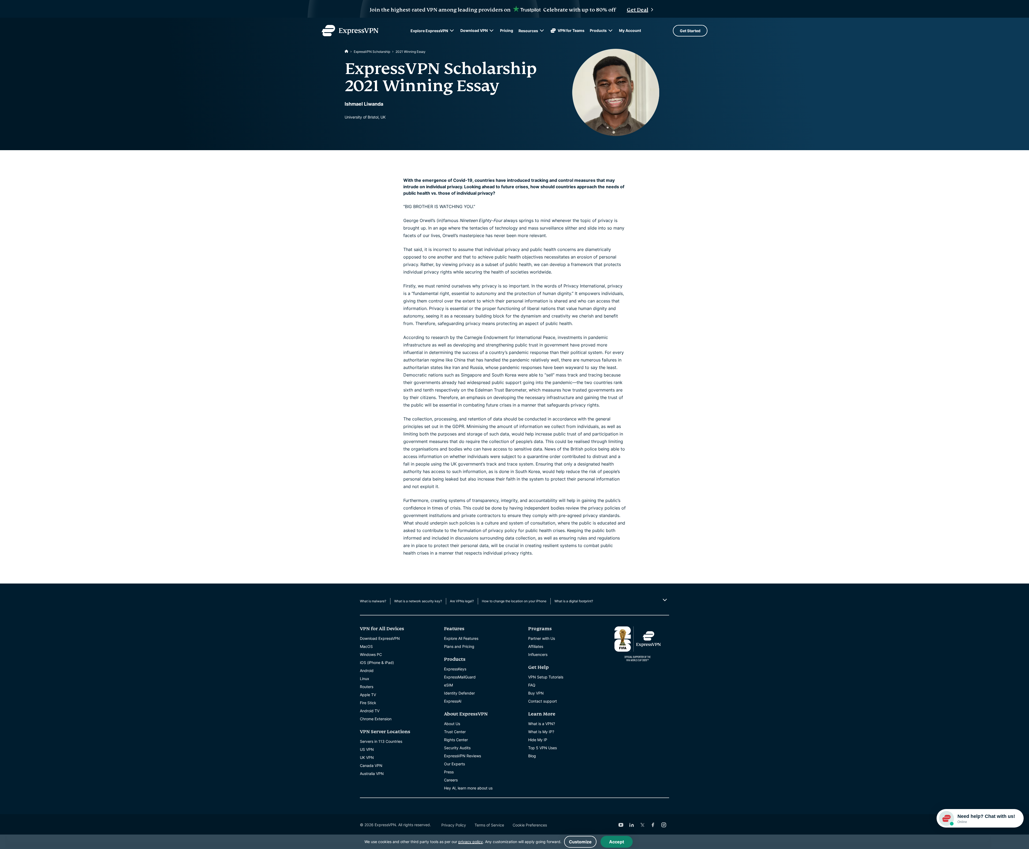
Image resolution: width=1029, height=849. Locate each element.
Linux (364, 678)
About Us (452, 723)
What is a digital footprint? (573, 601)
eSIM (448, 685)
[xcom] (642, 825)
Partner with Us (541, 638)
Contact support (542, 701)
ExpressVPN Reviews (462, 756)
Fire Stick (368, 702)
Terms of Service (489, 825)
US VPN (367, 749)
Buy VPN (536, 693)
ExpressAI (452, 701)
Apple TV (368, 694)
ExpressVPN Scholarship (372, 52)
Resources (528, 30)
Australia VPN (372, 773)
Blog (532, 756)
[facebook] (653, 825)
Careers (451, 780)
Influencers (537, 654)
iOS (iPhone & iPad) (377, 662)
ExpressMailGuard (460, 677)
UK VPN (367, 757)
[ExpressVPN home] (350, 30)
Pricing (506, 30)
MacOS (366, 646)
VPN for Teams (571, 30)
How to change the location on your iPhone (514, 601)
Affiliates (535, 646)
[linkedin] (631, 825)
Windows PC (371, 654)
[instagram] (663, 825)
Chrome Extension (376, 719)
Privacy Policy (453, 825)
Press (449, 772)
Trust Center (455, 731)
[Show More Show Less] (664, 600)
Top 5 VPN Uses (542, 747)
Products (598, 30)
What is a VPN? (541, 723)
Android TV (369, 710)
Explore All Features (461, 638)
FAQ (531, 685)
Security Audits (457, 747)
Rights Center (456, 739)
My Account (630, 30)
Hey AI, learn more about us (468, 788)
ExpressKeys (455, 669)
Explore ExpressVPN (429, 30)
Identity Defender (459, 693)
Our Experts (454, 764)
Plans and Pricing (459, 646)
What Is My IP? (541, 731)
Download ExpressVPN (380, 638)
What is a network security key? (418, 601)
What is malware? (373, 601)
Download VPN (474, 30)
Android (367, 670)
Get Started (690, 30)
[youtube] (621, 825)
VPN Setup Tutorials (545, 677)
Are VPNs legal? (462, 601)
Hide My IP (537, 739)
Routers (366, 686)
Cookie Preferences (530, 825)
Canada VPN (371, 765)
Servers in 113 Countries (381, 741)
